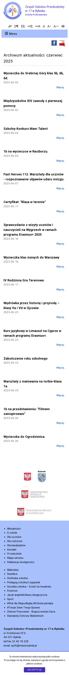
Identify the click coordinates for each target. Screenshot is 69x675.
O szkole (12, 532)
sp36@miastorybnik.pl (24, 645)
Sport (10, 599)
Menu (13, 34)
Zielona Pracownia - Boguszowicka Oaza (31, 611)
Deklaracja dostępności (20, 562)
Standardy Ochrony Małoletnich (25, 615)
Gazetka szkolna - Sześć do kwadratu (29, 586)
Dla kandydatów (16, 545)
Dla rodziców (14, 541)
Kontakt (11, 549)
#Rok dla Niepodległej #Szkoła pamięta (30, 603)
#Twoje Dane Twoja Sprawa (23, 607)
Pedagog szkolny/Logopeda (23, 582)
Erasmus (12, 590)
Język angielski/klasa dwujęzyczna (27, 594)
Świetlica (12, 574)
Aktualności (14, 528)
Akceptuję (34, 669)
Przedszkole (14, 553)
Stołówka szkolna (17, 578)
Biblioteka (12, 569)
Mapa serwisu (15, 557)
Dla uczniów (14, 537)
